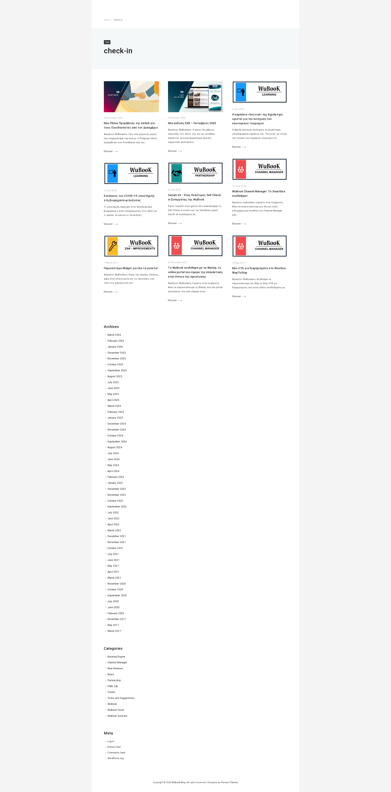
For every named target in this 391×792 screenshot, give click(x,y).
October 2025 (115, 364)
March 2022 (114, 530)
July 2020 (113, 601)
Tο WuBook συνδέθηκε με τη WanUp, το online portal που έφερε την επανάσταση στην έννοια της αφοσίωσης (195, 272)
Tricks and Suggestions (121, 698)
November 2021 (117, 542)
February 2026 (116, 340)
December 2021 (117, 536)
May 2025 (113, 394)
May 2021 (113, 565)
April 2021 (113, 571)
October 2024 (115, 435)
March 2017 (114, 631)
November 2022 (117, 494)
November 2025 (117, 358)
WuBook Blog (178, 782)
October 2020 (115, 589)
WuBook (112, 704)
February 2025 (116, 412)
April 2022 (113, 524)
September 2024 (117, 441)
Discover (108, 151)
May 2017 (113, 625)
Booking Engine (116, 656)
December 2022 (117, 488)
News (111, 674)
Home (107, 20)
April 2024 (113, 471)
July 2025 (113, 382)
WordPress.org (116, 758)
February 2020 (116, 613)
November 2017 (117, 619)
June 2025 (114, 388)
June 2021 (114, 560)
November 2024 (117, 429)
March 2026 (114, 334)
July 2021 (113, 554)
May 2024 (113, 465)
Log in (111, 741)
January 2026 (115, 346)
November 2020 (117, 583)
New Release (115, 668)
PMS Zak (113, 686)
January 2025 (115, 417)
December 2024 (117, 423)
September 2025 (117, 370)
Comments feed (116, 752)
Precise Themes (229, 782)
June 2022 (114, 518)
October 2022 (115, 500)
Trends (111, 692)
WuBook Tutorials (118, 715)
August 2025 (115, 376)
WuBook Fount (116, 709)
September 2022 (117, 506)
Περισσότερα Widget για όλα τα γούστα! (131, 268)
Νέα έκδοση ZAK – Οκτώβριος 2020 (192, 123)
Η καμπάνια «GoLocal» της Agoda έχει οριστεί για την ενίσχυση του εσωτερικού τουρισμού (257, 119)
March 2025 (114, 406)
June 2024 (114, 459)
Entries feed (114, 747)
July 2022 (113, 512)
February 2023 (116, 477)
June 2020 (114, 607)
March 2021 (114, 577)
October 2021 (115, 548)
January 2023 (115, 482)
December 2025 (117, 352)
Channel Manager (117, 662)
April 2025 (113, 400)
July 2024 (113, 453)
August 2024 (115, 447)
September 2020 (117, 595)
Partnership (114, 680)
